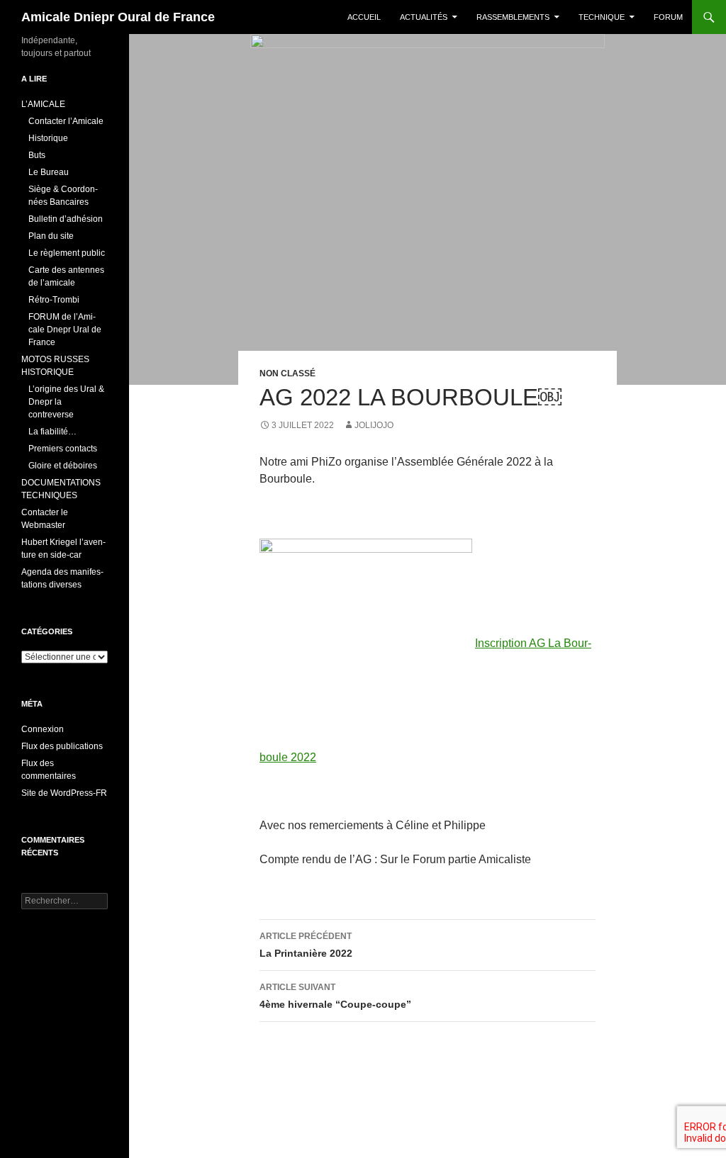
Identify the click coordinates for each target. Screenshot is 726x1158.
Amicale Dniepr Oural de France (118, 17)
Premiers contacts (62, 449)
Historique (48, 138)
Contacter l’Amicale (66, 121)
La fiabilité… (52, 432)
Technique (602, 17)
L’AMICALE (43, 104)
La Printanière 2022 (305, 945)
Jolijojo (373, 425)
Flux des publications (62, 746)
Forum (668, 17)
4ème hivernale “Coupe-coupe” (335, 996)
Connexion (42, 729)
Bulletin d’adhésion (65, 219)
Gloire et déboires (62, 466)
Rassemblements (512, 17)
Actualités (423, 17)
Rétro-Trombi (53, 300)
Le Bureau (48, 172)
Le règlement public (66, 253)
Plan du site (51, 236)
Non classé (287, 373)
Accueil (364, 17)
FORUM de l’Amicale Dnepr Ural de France (64, 329)
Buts (36, 155)
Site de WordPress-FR (64, 793)
